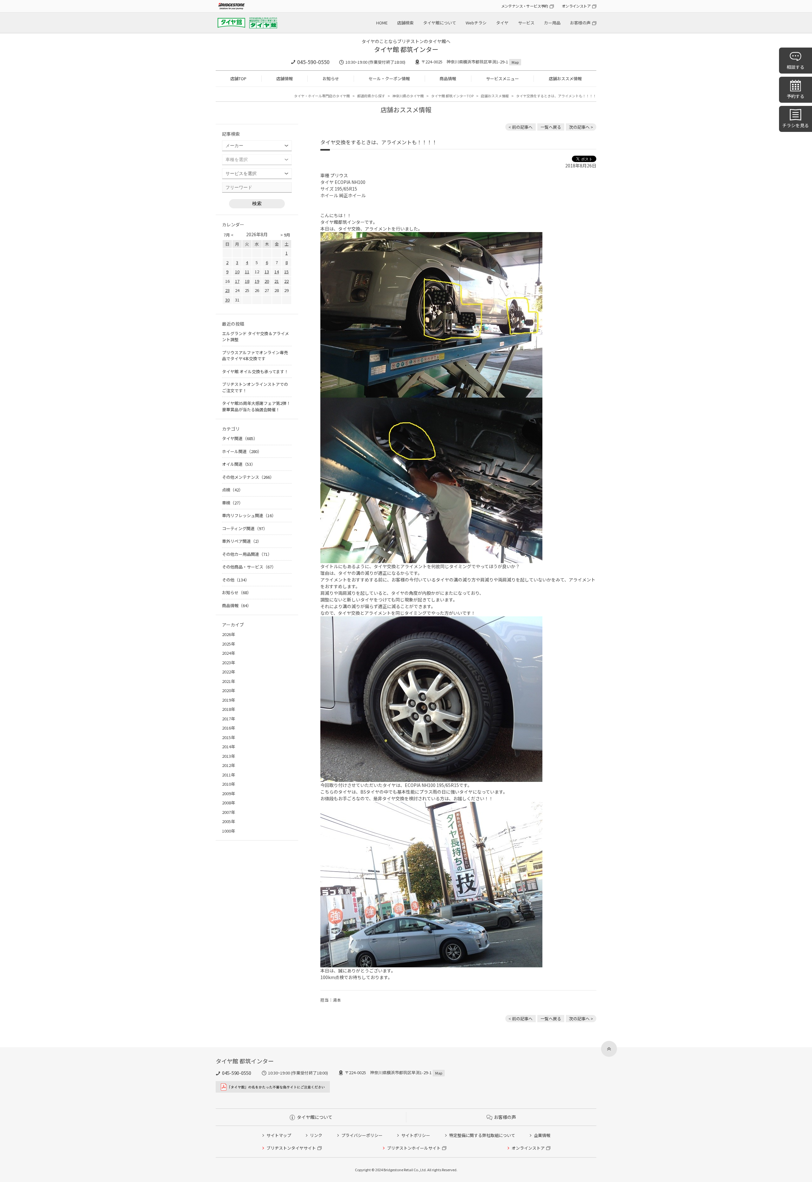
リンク (316, 1135)
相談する (795, 67)
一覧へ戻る (550, 127)
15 (286, 272)
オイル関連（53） (238, 464)
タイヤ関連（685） (240, 438)
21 (276, 281)
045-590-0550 (313, 62)
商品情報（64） (236, 605)
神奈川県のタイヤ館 (408, 95)
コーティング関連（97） (244, 528)
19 (257, 281)
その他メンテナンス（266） (248, 477)
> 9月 (285, 235)
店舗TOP (238, 78)
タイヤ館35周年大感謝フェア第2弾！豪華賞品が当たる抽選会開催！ (256, 406)
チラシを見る (795, 125)
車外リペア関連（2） (241, 541)
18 (247, 281)
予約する (795, 96)
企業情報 (542, 1135)
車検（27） (232, 503)
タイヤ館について (439, 23)
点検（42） (232, 490)
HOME (382, 23)
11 (247, 272)
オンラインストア (576, 6)
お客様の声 (580, 23)
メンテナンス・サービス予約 (524, 6)
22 (286, 281)
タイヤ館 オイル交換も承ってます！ (255, 371)
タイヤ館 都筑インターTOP (452, 95)
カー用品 (552, 23)
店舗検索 (405, 23)
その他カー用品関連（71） (247, 554)
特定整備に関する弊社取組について (482, 1135)
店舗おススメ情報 (565, 78)
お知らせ (331, 78)
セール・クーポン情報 (389, 78)
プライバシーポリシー (362, 1135)
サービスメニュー (502, 78)
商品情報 (448, 78)
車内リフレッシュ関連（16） (249, 515)
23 (227, 290)
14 (276, 272)
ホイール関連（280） (242, 451)
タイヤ (502, 23)
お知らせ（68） (236, 592)
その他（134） (235, 580)
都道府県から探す (371, 95)
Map (515, 62)
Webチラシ (476, 23)
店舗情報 (284, 78)
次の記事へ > (581, 127)
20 (267, 281)
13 (267, 272)
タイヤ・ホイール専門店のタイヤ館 (322, 95)
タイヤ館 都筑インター (406, 49)
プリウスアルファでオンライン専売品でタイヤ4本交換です (255, 355)
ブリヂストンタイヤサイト (291, 1148)
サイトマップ (278, 1135)
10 (237, 272)
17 (237, 281)
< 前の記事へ (520, 127)
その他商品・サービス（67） (249, 567)
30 (227, 300)
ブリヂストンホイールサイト (414, 1148)
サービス (526, 23)
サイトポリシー (415, 1135)
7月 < (228, 235)
